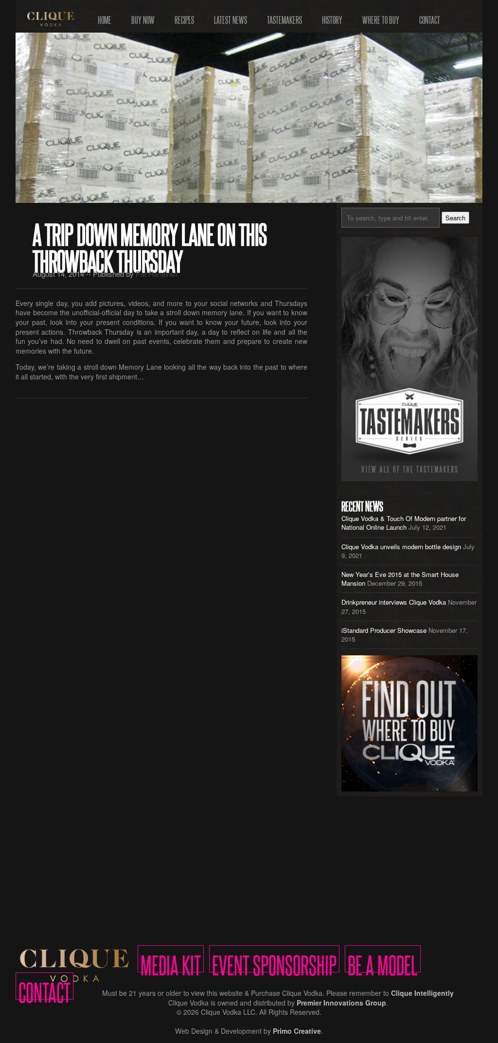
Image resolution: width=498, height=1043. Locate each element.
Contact (429, 16)
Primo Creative (297, 1031)
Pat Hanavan (156, 274)
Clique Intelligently (422, 993)
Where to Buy (380, 16)
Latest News (230, 16)
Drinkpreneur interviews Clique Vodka (393, 602)
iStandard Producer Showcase (384, 630)
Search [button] (455, 217)
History (332, 16)
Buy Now (143, 16)
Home (104, 16)
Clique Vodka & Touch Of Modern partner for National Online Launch (403, 523)
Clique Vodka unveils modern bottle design (401, 546)
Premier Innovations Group (341, 1002)
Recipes (184, 16)
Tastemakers (284, 16)
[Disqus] (161, 532)
